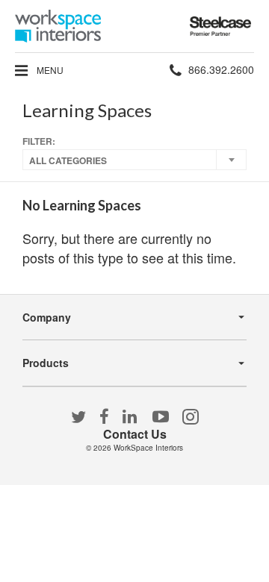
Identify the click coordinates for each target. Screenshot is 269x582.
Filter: (38, 141)
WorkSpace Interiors (148, 447)
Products (45, 362)
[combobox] (134, 159)
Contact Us (135, 433)
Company (46, 317)
